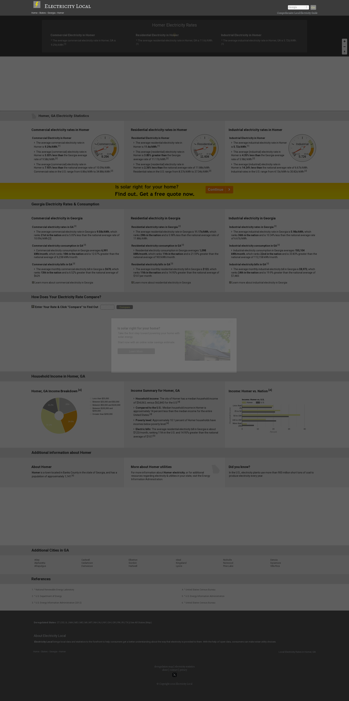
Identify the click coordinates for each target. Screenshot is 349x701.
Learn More (136, 351)
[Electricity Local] (38, 6)
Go (313, 7)
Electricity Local (67, 6)
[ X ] (231, 321)
